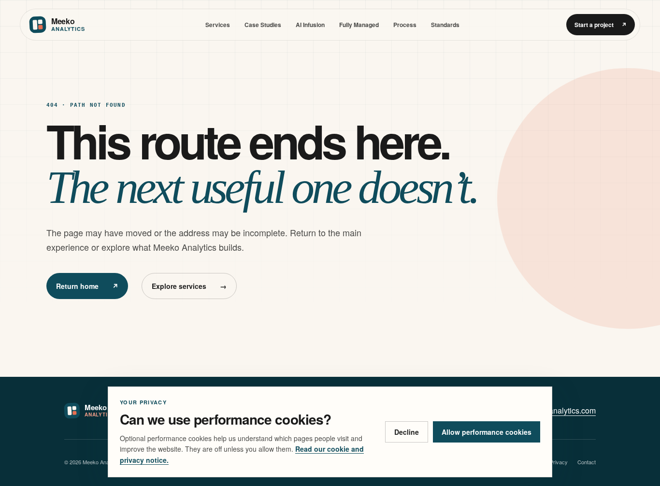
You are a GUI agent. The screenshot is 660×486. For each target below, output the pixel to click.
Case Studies (262, 24)
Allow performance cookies (486, 432)
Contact (586, 462)
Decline (406, 432)
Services (217, 24)
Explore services (189, 286)
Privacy (559, 462)
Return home (87, 286)
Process (404, 24)
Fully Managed (359, 24)
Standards (445, 24)
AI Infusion (310, 24)
